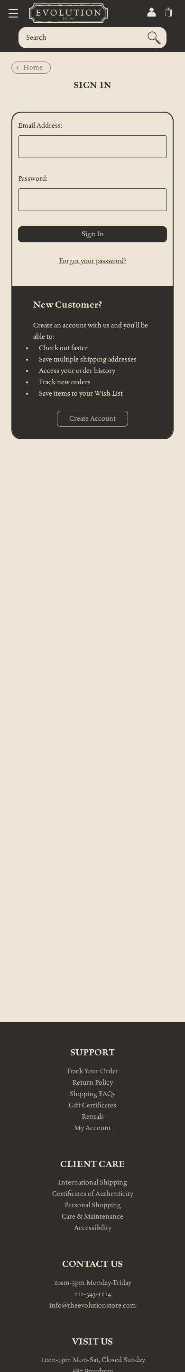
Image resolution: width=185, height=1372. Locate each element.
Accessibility (92, 1228)
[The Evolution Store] (57, 13)
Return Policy (92, 1083)
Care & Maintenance (92, 1217)
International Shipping (92, 1182)
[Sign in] (150, 12)
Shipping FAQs (93, 1094)
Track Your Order (92, 1071)
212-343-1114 (92, 1294)
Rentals (93, 1117)
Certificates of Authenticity (92, 1194)
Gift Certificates (92, 1105)
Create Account (92, 419)
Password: (32, 179)
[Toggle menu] (13, 13)
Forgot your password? (93, 261)
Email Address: (40, 126)
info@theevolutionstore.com (92, 1305)
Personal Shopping (93, 1205)
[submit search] (154, 37)
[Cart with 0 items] (167, 12)
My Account (92, 1128)
